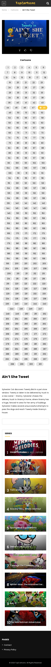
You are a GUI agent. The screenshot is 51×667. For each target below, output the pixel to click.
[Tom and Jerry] (25, 486)
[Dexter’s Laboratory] (25, 543)
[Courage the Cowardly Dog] (25, 561)
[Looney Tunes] (25, 467)
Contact (8, 645)
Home (4, 10)
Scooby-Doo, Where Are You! (25, 508)
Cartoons (14, 10)
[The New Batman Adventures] (25, 618)
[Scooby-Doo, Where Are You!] (25, 505)
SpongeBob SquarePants (23, 527)
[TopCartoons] (25, 3)
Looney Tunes (17, 471)
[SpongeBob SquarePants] (25, 524)
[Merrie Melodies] (25, 448)
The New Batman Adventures (25, 622)
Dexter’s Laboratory (20, 546)
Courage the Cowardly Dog (24, 565)
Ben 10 (13, 603)
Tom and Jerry (18, 489)
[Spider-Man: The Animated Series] (25, 580)
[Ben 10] (25, 599)
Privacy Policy (10, 649)
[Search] (47, 3)
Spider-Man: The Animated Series (28, 584)
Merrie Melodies (18, 452)
